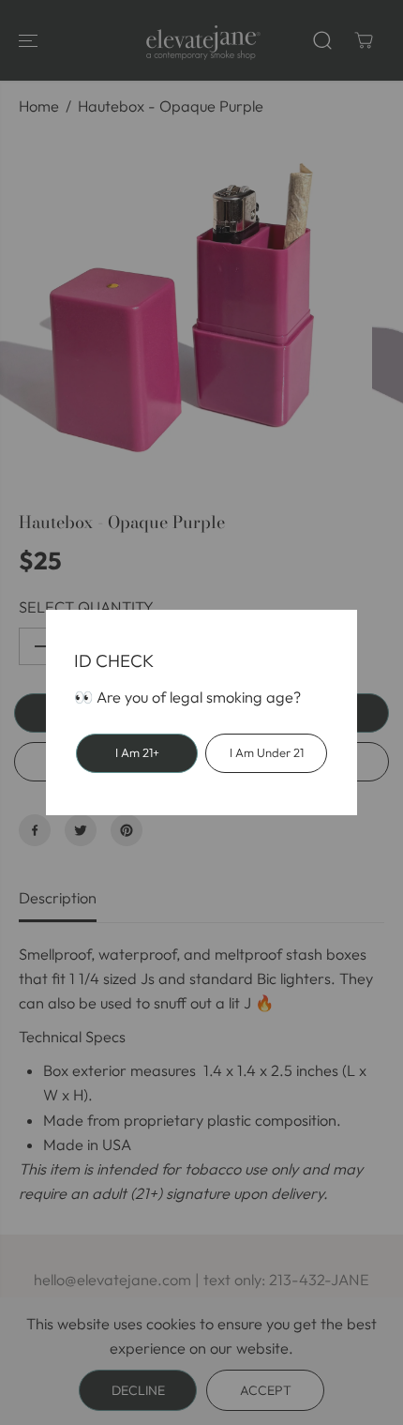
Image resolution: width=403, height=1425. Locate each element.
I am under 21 (267, 752)
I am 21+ (137, 752)
